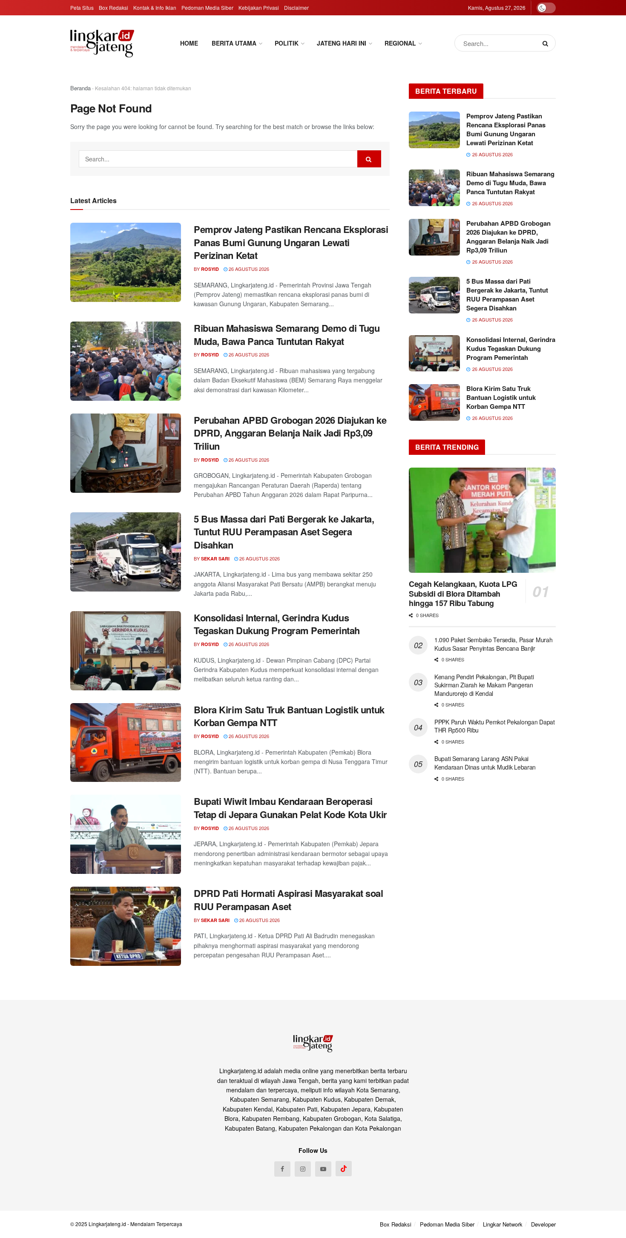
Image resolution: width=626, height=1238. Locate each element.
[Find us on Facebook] (282, 1169)
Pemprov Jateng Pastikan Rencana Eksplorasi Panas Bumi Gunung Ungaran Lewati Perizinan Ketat (291, 242)
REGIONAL (400, 43)
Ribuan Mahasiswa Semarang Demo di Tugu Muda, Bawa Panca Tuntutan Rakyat (286, 334)
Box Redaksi (113, 7)
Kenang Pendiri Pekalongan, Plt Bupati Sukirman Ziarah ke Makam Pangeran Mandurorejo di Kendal (484, 685)
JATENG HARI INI (341, 43)
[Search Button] (547, 43)
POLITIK (287, 43)
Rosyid (210, 269)
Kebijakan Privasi (258, 7)
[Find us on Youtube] (323, 1169)
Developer (543, 1224)
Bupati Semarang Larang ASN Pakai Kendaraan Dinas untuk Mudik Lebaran (485, 762)
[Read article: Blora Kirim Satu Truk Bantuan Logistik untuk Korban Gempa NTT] (125, 742)
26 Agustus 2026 (248, 268)
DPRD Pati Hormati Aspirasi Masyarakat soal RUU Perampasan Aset (288, 899)
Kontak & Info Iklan (154, 7)
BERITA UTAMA (234, 43)
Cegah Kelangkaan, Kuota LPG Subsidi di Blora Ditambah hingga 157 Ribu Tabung (463, 593)
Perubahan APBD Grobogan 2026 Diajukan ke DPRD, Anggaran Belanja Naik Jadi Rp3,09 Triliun (290, 433)
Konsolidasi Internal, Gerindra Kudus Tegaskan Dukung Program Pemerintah (277, 624)
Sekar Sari (215, 558)
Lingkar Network (503, 1224)
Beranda (80, 88)
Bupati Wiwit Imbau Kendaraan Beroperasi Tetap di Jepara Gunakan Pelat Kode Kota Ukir (290, 807)
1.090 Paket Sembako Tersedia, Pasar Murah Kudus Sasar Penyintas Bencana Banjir (493, 643)
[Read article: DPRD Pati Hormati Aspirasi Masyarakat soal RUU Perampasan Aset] (125, 926)
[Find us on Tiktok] (344, 1168)
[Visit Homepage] (102, 43)
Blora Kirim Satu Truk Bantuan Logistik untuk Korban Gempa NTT (289, 716)
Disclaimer (296, 7)
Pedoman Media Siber (207, 7)
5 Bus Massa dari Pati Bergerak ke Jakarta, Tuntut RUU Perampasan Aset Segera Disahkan (284, 532)
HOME (189, 43)
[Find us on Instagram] (303, 1169)
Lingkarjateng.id (107, 1223)
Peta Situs (82, 7)
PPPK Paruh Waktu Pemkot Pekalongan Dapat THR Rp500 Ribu (494, 726)
